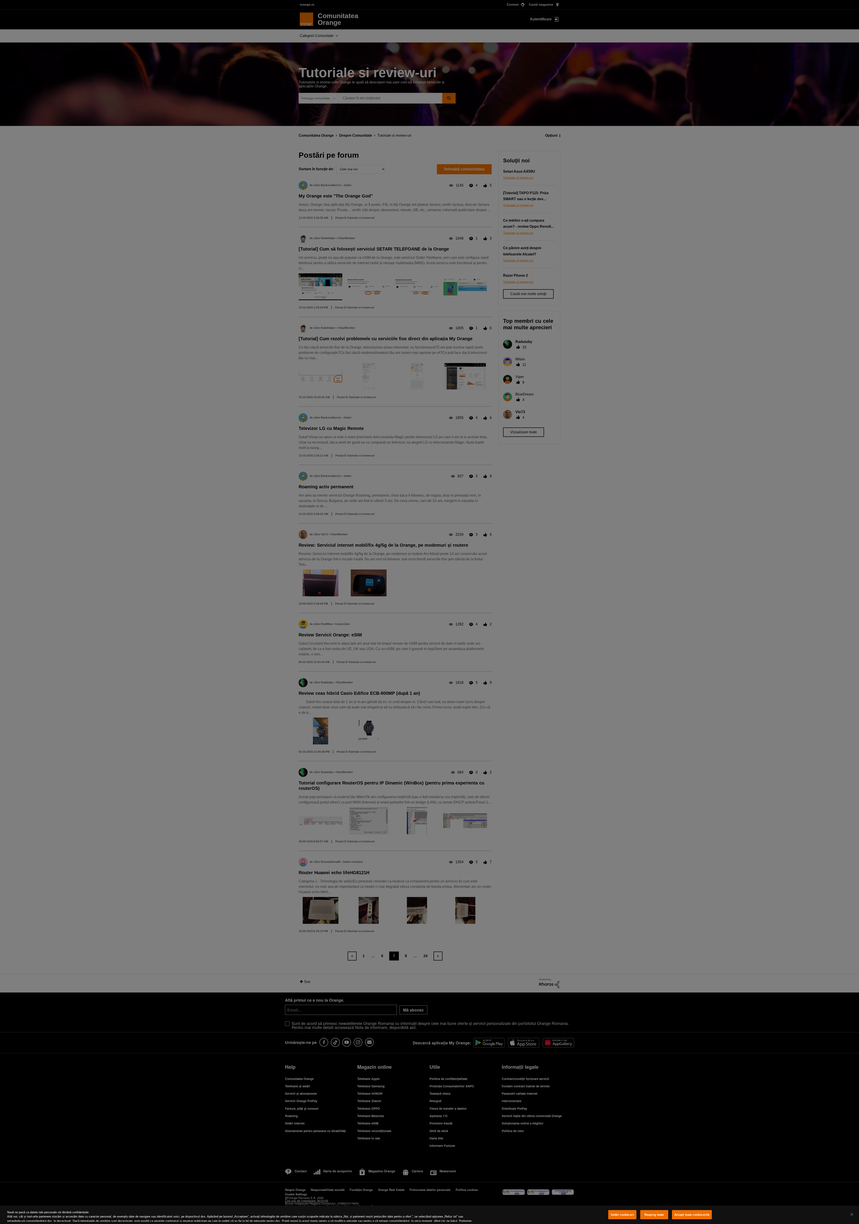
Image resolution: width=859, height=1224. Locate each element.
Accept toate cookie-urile (691, 1214)
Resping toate (654, 1214)
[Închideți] (852, 1214)
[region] (429, 1215)
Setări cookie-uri (622, 1214)
